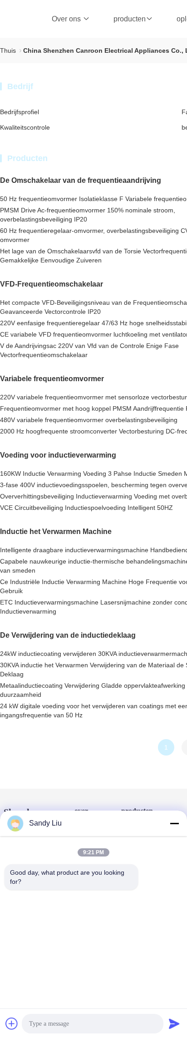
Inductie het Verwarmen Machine (56, 531)
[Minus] (174, 823)
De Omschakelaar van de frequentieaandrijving (80, 180)
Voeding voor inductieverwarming (58, 455)
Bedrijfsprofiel (19, 112)
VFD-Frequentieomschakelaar (51, 284)
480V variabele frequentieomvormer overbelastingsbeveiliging (88, 419)
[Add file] (11, 1023)
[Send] (174, 1023)
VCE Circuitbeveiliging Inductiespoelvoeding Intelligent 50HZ (86, 507)
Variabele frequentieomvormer (52, 379)
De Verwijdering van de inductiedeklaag (68, 635)
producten (129, 19)
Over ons (67, 19)
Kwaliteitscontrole (25, 127)
